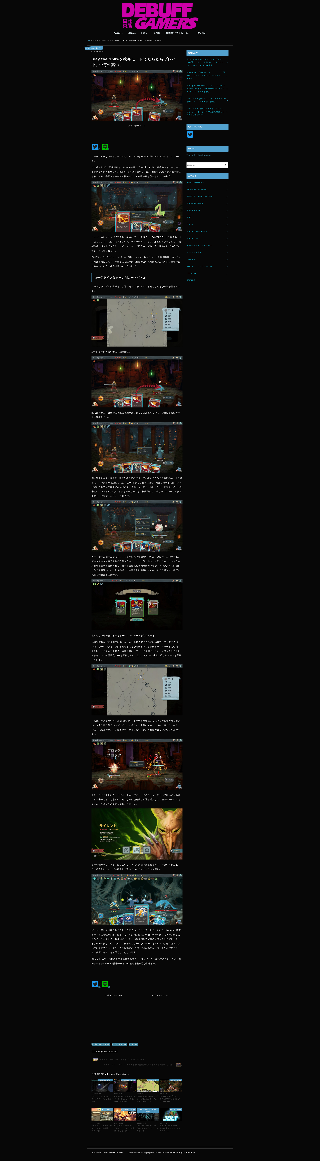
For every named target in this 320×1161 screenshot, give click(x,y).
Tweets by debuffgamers (198, 155)
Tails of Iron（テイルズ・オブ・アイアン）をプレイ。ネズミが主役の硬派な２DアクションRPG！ (206, 111)
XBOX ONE (193, 238)
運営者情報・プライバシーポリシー (179, 33)
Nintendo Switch (102, 1044)
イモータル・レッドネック (199, 245)
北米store (132, 33)
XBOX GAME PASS (197, 231)
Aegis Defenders (195, 182)
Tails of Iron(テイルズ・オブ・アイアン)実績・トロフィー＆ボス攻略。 (206, 100)
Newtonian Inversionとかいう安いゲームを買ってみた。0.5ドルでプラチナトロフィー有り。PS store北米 (206, 62)
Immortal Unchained (197, 189)
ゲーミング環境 (194, 252)
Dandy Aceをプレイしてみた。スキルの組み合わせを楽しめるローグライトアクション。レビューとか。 (206, 88)
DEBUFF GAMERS (166, 1153)
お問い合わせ (201, 33)
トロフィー (145, 33)
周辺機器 (157, 33)
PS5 (189, 217)
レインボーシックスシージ (199, 266)
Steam (135, 1044)
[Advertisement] (137, 133)
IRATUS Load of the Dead (200, 196)
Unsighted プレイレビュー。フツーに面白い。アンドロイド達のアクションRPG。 (206, 75)
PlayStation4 (118, 33)
